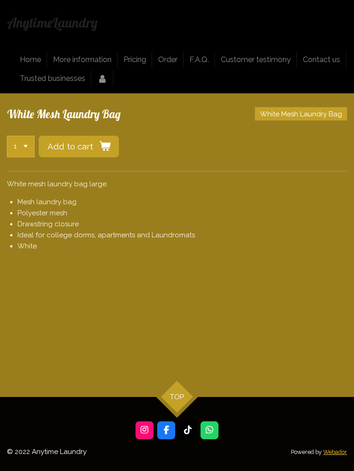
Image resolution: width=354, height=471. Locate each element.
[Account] (102, 78)
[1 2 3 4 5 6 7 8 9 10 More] (21, 146)
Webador (335, 451)
